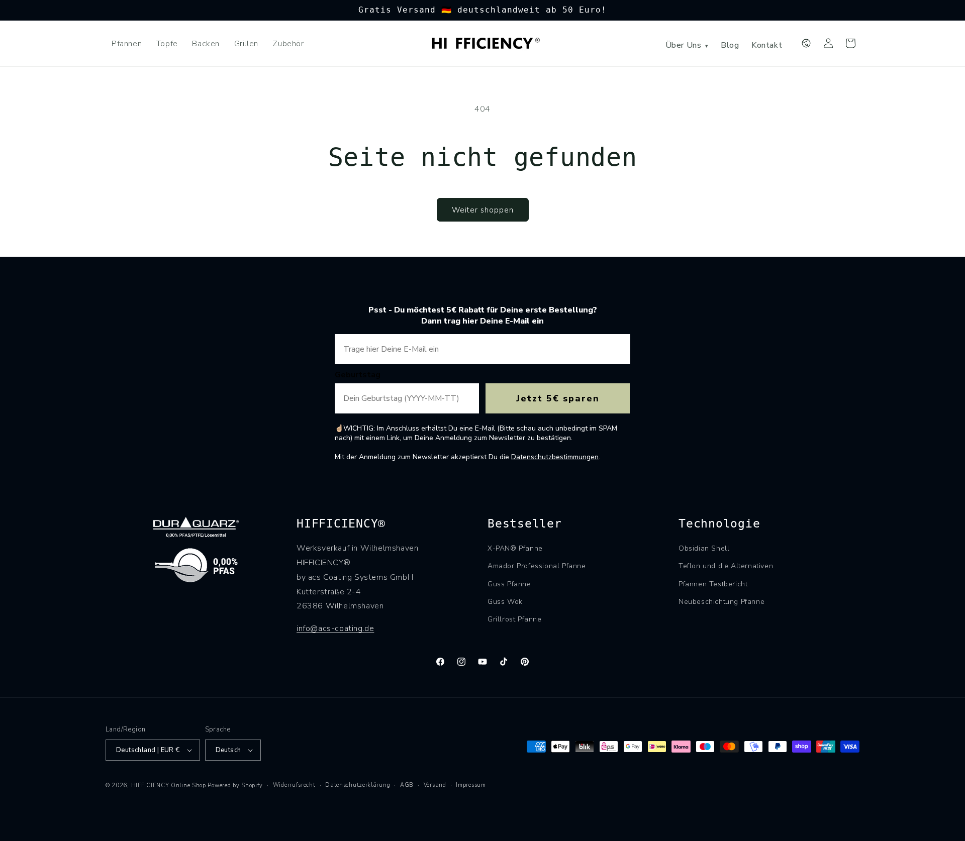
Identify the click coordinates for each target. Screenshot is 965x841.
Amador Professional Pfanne (537, 566)
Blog (730, 45)
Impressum (471, 785)
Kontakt (766, 45)
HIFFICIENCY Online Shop (168, 785)
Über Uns (687, 45)
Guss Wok (505, 601)
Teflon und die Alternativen (726, 566)
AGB (407, 785)
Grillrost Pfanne (515, 619)
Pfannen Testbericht (713, 584)
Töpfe (167, 43)
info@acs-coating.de (335, 628)
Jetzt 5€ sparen (558, 398)
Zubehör (288, 43)
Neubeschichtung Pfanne (721, 601)
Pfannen (127, 43)
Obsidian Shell (704, 548)
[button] (850, 43)
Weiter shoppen (483, 210)
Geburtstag (357, 374)
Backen (206, 43)
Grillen (246, 43)
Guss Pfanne (509, 584)
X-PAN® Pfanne (515, 548)
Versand (435, 785)
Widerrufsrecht (294, 785)
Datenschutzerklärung (357, 785)
